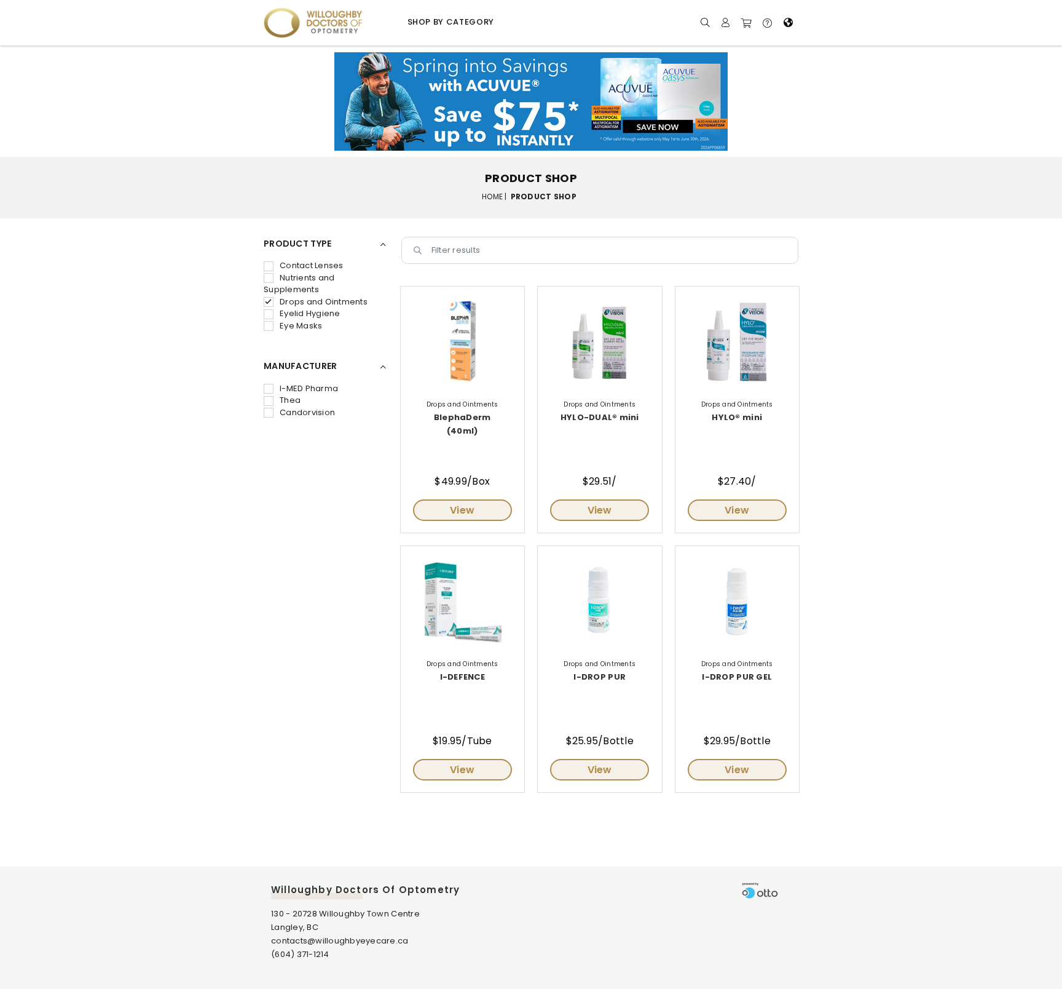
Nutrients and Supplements (299, 284)
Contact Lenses (312, 265)
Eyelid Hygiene (310, 313)
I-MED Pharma (309, 388)
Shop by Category (450, 22)
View (462, 510)
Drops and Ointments (324, 302)
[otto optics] (760, 890)
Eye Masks (301, 326)
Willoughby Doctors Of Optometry (365, 889)
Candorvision (307, 412)
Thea (290, 400)
